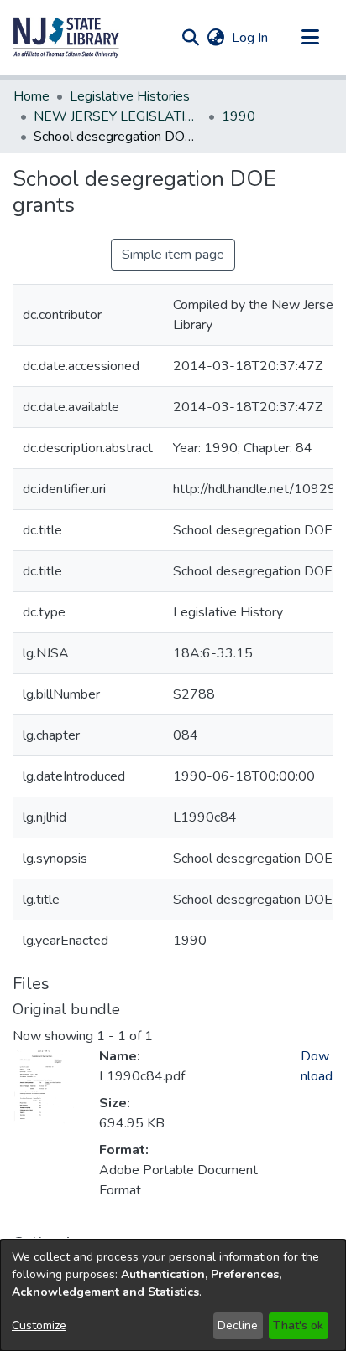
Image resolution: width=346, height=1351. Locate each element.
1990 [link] (238, 116)
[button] (66, 38)
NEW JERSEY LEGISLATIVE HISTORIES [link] (118, 116)
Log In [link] (251, 37)
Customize (39, 1325)
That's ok (298, 1325)
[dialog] (173, 1295)
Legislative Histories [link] (130, 96)
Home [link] (31, 96)
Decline (238, 1325)
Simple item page (173, 254)
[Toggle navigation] (309, 38)
